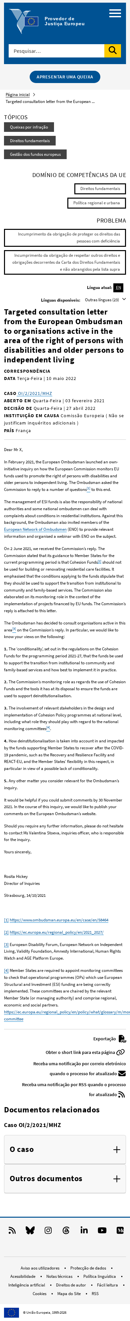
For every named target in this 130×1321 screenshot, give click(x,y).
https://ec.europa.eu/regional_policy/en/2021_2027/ (57, 932)
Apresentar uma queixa (65, 77)
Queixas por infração (29, 127)
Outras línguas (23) (102, 300)
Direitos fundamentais (30, 140)
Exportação (105, 1039)
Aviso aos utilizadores (40, 1268)
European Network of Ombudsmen (35, 529)
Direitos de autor (71, 1285)
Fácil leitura (108, 1285)
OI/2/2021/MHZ (34, 393)
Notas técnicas (59, 1276)
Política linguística (100, 1276)
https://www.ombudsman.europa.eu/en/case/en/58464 (59, 920)
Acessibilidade (23, 1276)
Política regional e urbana (96, 203)
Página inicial (18, 94)
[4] (6, 970)
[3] (6, 944)
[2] (99, 561)
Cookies (40, 1293)
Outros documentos (46, 1178)
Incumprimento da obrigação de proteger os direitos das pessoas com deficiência (69, 237)
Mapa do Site (69, 1293)
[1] (6, 920)
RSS (95, 1293)
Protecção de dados (88, 1268)
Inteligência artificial (27, 1285)
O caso (22, 1149)
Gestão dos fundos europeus (35, 154)
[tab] (65, 1149)
